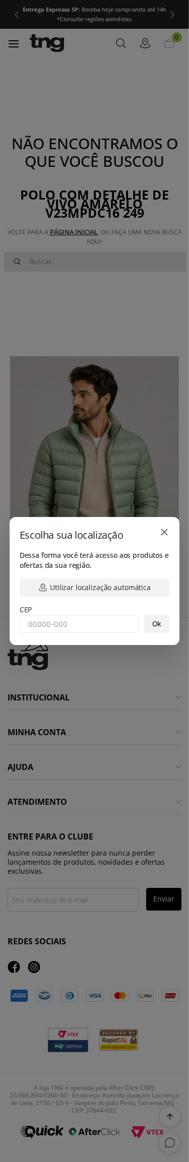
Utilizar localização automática (100, 587)
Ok (157, 623)
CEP (26, 609)
